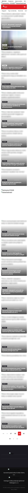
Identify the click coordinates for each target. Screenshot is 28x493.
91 (10, 439)
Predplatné (10, 1)
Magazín (4, 11)
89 (19, 433)
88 (15, 433)
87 (11, 433)
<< (3, 433)
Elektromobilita (18, 1)
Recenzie (20, 11)
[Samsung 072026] (14, 203)
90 (24, 433)
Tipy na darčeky (12, 11)
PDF (25, 1)
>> (17, 439)
